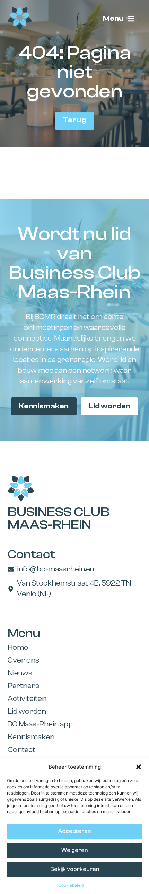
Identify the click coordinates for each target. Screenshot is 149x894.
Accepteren (74, 831)
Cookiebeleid (71, 885)
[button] (138, 766)
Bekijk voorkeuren (74, 869)
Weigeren (74, 850)
